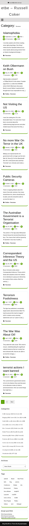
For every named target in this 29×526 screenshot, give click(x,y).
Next (12, 402)
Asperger (8, 414)
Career (12, 417)
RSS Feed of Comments (7, 516)
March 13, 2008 (9, 111)
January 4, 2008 (9, 147)
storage (11, 446)
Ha (23, 417)
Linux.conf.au (12, 424)
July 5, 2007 (8, 338)
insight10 (16, 491)
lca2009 (14, 494)
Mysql (19, 432)
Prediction (5, 439)
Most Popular (7, 501)
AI (2, 414)
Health (4, 421)
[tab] (2, 20)
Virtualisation (5, 453)
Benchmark (16, 414)
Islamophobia (11, 32)
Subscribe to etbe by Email (8, 517)
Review (12, 439)
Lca (9, 421)
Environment (7, 488)
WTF (13, 453)
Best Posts (20, 478)
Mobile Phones (6, 432)
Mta (14, 432)
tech (12, 504)
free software (7, 491)
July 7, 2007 (8, 302)
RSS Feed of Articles (6, 514)
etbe (21, 36)
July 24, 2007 (8, 226)
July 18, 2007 (8, 263)
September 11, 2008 (10, 36)
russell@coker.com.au (14, 2)
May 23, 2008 (8, 72)
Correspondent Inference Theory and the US (13, 257)
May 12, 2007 (8, 374)
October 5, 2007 (9, 183)
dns (21, 485)
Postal (20, 435)
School (19, 439)
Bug (11, 482)
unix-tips (15, 450)
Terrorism (8, 55)
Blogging (4, 417)
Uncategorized (6, 450)
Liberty (14, 421)
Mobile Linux (17, 428)
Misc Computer (6, 428)
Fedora (16, 488)
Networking (5, 435)
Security (11, 442)
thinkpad (19, 504)
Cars (18, 417)
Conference (7, 485)
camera (17, 482)
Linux (3, 424)
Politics (7, 94)
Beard (12, 478)
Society (19, 442)
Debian (15, 485)
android (6, 478)
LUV (19, 424)
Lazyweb (6, 494)
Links (20, 421)
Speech (4, 446)
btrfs (5, 482)
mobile (16, 497)
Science (4, 442)
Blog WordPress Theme (9, 523)
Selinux (6, 504)
